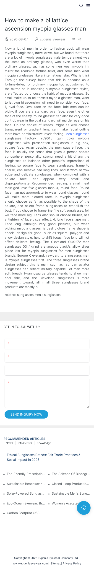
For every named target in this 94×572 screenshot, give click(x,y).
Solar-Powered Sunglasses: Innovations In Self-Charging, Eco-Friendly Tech (26, 493)
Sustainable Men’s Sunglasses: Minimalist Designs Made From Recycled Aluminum (71, 493)
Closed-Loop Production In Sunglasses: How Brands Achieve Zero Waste (71, 484)
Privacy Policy (72, 563)
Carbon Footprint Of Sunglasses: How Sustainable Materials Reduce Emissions (26, 513)
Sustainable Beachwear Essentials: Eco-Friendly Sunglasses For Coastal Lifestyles (26, 484)
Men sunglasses (77, 134)
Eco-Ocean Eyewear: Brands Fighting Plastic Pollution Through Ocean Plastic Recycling (26, 503)
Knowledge (44, 443)
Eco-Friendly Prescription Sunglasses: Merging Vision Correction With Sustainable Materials (26, 474)
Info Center (25, 443)
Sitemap (55, 563)
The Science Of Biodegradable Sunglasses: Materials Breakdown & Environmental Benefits (71, 474)
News (9, 443)
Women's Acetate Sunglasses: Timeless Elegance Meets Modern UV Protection (71, 503)
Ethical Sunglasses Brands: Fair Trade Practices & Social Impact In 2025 (44, 457)
